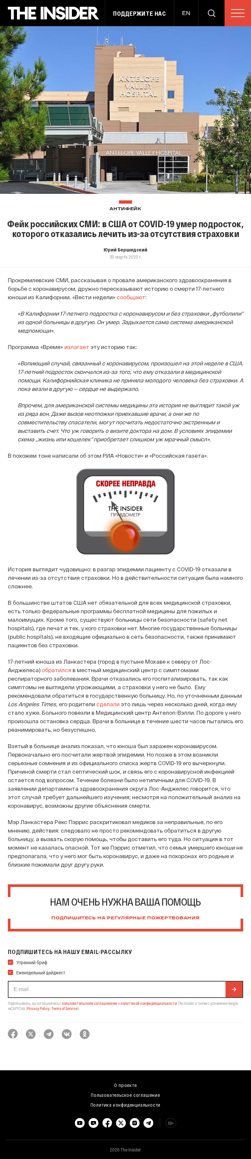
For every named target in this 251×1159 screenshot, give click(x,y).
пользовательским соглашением (89, 1003)
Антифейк (125, 209)
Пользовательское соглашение (125, 1095)
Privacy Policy (38, 1008)
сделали (108, 704)
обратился (56, 670)
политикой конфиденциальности (149, 1003)
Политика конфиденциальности (126, 1105)
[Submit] (234, 989)
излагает (76, 346)
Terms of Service (64, 1008)
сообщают (131, 297)
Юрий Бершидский (125, 249)
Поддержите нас (139, 13)
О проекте (125, 1085)
